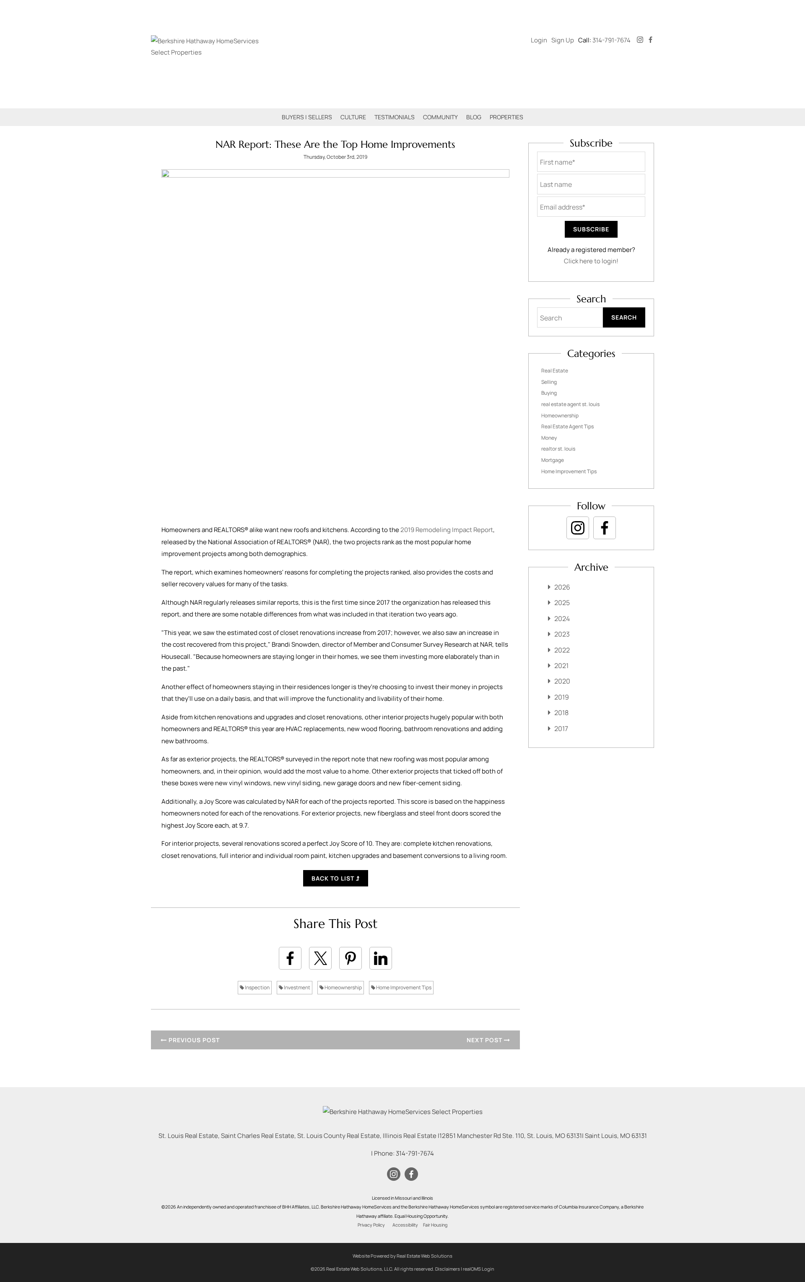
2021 (561, 665)
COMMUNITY (440, 117)
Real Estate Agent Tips (567, 426)
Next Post (485, 1040)
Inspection (257, 987)
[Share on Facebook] (290, 958)
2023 (562, 634)
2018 (561, 712)
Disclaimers (447, 1269)
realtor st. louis (558, 448)
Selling (549, 381)
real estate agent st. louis (570, 404)
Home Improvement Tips (403, 987)
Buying (549, 392)
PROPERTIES (506, 117)
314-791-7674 (611, 40)
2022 (562, 650)
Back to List (334, 878)
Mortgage (552, 460)
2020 (562, 681)
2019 (561, 697)
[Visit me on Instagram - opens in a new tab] (640, 40)
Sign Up (562, 40)
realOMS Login (478, 1269)
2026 (562, 587)
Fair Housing (435, 1225)
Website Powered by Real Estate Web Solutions (402, 1256)
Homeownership (343, 987)
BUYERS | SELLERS (307, 117)
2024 (562, 618)
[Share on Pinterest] (350, 958)
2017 (561, 728)
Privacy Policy (371, 1225)
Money (549, 437)
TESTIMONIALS (394, 117)
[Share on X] (320, 958)
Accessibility (405, 1225)
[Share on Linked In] (380, 958)
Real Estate (554, 370)
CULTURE (353, 117)
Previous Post (193, 1040)
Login (539, 40)
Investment (296, 987)
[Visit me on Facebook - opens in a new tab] (650, 40)
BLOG (473, 117)
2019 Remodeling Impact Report (446, 529)
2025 (562, 602)
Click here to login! (591, 261)
